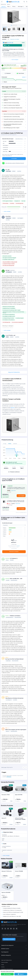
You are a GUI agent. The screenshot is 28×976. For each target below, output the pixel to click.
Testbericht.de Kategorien (7, 945)
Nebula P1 (4, 818)
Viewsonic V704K (6, 794)
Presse (2, 964)
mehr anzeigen (14, 59)
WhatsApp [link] (8, 974)
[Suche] (24, 2)
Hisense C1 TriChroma (7, 871)
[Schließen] (26, 971)
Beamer (8, 4)
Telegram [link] (21, 974)
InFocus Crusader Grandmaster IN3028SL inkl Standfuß (20, 819)
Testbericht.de (3, 4)
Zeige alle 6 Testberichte (14, 372)
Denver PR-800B (19, 871)
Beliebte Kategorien (6, 955)
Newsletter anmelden (9, 939)
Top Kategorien (5, 952)
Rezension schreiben (14, 551)
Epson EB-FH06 (18, 794)
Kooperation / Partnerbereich (7, 969)
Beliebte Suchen (5, 948)
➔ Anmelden (14, 158)
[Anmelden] (27, 2)
